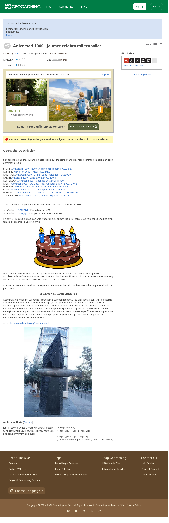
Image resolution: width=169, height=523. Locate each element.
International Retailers (114, 468)
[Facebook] (68, 511)
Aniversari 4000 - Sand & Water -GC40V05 (33, 177)
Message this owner (37, 53)
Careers (13, 463)
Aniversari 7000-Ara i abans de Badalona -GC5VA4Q (42, 186)
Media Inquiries (149, 474)
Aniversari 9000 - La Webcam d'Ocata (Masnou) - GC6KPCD (46, 192)
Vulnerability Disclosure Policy (71, 474)
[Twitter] (92, 511)
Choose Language (27, 491)
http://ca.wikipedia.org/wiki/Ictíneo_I (29, 323)
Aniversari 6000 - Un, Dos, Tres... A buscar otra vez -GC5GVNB (44, 183)
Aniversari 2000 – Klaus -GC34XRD (32, 171)
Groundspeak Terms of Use (110, 505)
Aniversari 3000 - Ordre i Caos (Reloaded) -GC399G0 (43, 174)
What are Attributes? (133, 65)
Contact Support (150, 468)
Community (66, 6)
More (9, 34)
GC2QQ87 (23, 213)
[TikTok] (100, 511)
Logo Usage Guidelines (67, 463)
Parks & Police (63, 468)
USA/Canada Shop (111, 463)
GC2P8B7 (23, 210)
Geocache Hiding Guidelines (23, 474)
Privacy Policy (133, 505)
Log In (156, 6)
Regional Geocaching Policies (24, 480)
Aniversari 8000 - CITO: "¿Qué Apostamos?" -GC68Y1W (39, 189)
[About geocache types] (7, 46)
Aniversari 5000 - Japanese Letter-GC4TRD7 (40, 180)
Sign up (140, 6)
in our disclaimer (100, 139)
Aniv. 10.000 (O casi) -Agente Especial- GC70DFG (44, 195)
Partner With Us (17, 468)
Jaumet (17, 53)
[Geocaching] (23, 6)
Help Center (147, 463)
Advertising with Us (142, 74)
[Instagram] (84, 511)
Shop (84, 6)
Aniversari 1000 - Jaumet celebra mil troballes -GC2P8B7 (42, 168)
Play (48, 6)
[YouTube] (76, 511)
